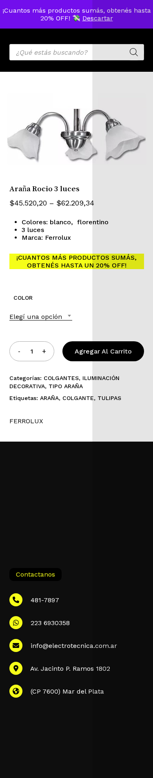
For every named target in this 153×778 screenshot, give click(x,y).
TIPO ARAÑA (66, 386)
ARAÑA (49, 398)
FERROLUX (26, 421)
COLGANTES (61, 378)
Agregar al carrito (103, 351)
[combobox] (40, 317)
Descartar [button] (97, 18)
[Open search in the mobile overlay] (76, 52)
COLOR (23, 297)
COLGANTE (78, 398)
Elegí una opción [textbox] (35, 316)
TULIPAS (109, 398)
